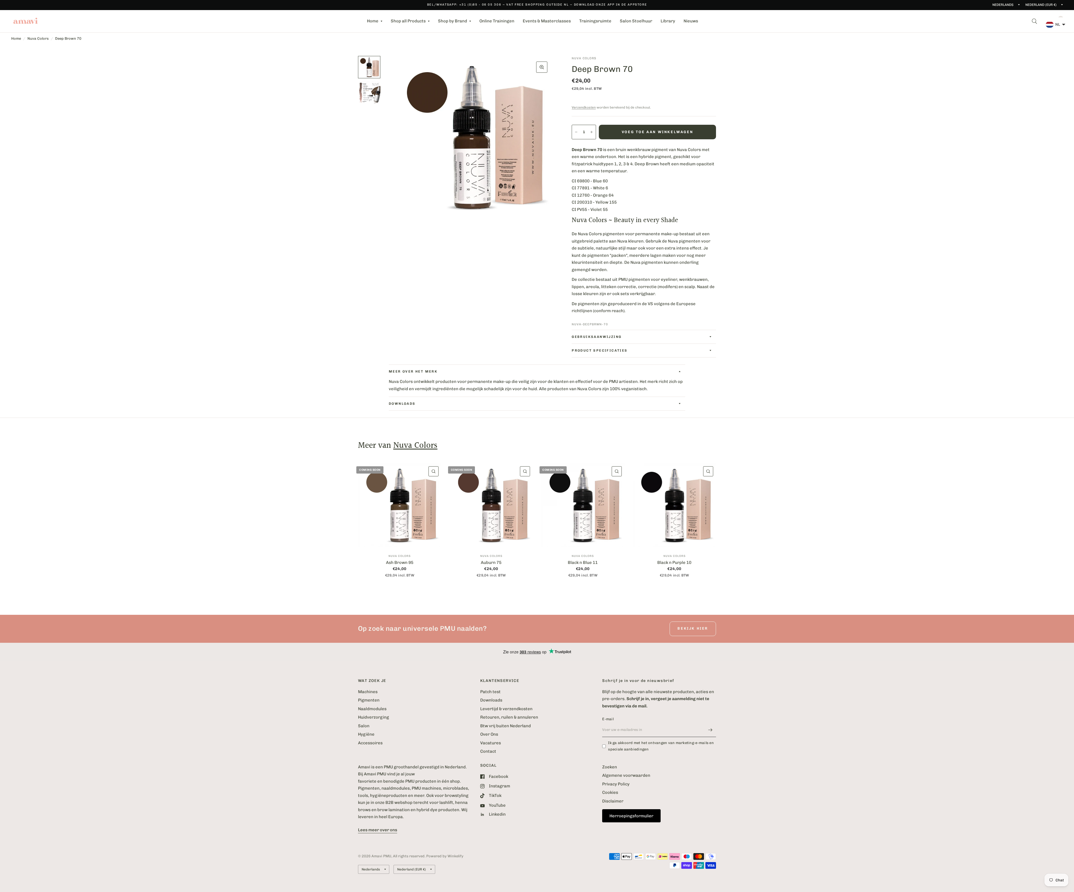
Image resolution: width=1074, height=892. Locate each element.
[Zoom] (541, 67)
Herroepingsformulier (631, 815)
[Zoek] (1034, 21)
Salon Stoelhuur (636, 20)
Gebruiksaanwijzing (596, 337)
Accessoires (370, 742)
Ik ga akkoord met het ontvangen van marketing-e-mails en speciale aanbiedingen (661, 746)
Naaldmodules (372, 708)
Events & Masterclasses (547, 20)
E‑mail (608, 719)
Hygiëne (366, 734)
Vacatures (490, 742)
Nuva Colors (38, 38)
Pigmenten (369, 700)
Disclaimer (612, 801)
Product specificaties (599, 350)
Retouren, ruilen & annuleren (509, 717)
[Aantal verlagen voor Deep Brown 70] (576, 132)
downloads (402, 404)
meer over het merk (413, 371)
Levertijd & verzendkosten (506, 708)
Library (668, 20)
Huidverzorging (373, 717)
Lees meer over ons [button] (377, 829)
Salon (363, 725)
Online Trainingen (496, 20)
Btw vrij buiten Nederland (505, 725)
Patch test (490, 691)
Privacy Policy (616, 784)
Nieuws (691, 20)
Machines (368, 691)
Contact (488, 751)
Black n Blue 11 (583, 562)
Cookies (610, 792)
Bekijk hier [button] (692, 628)
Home (372, 20)
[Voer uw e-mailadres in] (710, 729)
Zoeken (609, 766)
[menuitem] (375, 21)
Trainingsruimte (595, 20)
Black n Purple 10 (674, 562)
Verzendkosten (584, 107)
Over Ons (489, 734)
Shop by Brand (452, 20)
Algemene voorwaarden (626, 775)
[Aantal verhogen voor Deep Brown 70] (591, 132)
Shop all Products (408, 20)
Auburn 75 (491, 562)
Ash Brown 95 (399, 562)
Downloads (491, 700)
